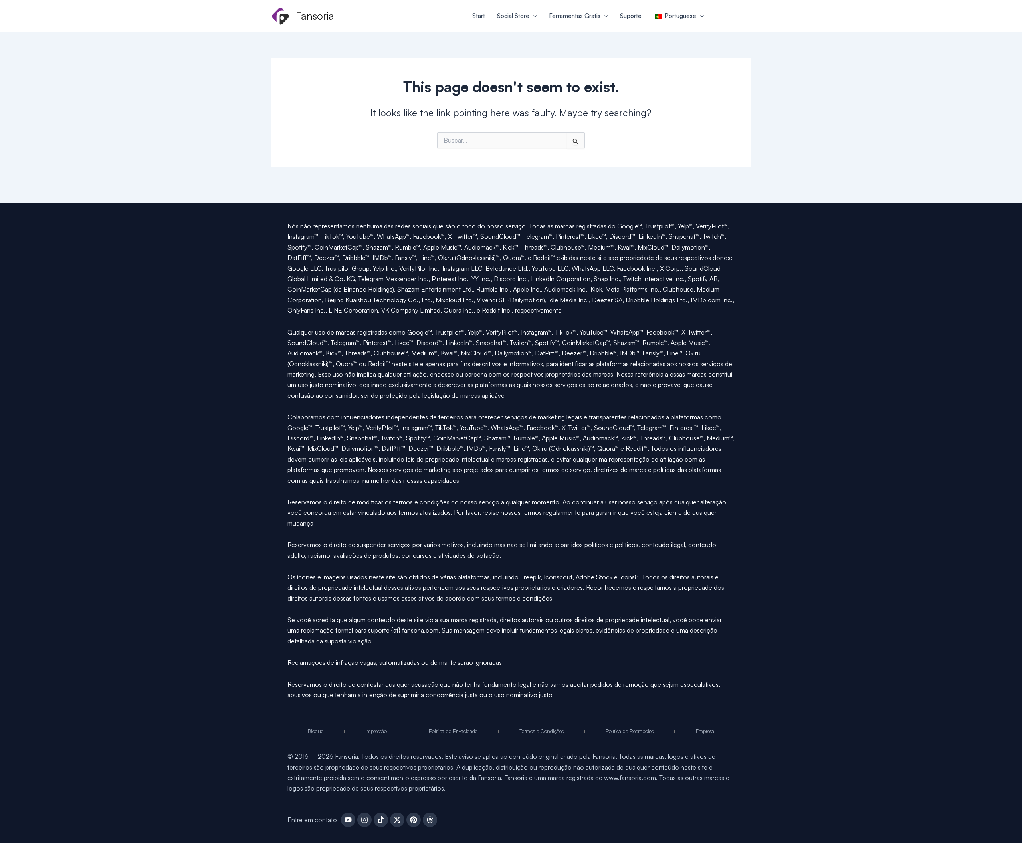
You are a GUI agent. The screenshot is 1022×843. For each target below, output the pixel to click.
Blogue (315, 731)
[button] (533, 16)
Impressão (376, 731)
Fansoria (315, 15)
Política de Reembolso (630, 731)
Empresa (705, 731)
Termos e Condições (541, 731)
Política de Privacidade (453, 731)
